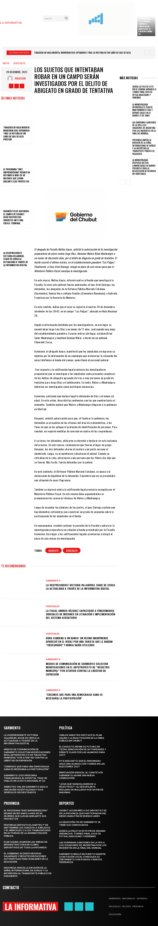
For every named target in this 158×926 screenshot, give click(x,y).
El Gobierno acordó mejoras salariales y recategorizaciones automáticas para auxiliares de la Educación (26, 857)
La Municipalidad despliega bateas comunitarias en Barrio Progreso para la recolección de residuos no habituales (144, 167)
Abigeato (53, 550)
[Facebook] (11, 86)
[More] (106, 177)
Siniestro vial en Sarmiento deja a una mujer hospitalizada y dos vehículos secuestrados (26, 789)
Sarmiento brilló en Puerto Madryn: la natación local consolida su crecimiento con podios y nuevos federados (82, 858)
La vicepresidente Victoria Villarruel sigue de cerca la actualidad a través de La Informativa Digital (15, 258)
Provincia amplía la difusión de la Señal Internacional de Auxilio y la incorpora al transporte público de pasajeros (144, 146)
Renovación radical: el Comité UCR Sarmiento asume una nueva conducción (81, 775)
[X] (22, 86)
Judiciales (71, 550)
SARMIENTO (53, 581)
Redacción (20, 78)
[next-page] (128, 182)
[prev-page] (122, 182)
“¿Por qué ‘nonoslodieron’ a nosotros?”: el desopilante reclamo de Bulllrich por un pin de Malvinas (81, 788)
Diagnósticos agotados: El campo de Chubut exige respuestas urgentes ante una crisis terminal (16, 217)
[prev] (146, 52)
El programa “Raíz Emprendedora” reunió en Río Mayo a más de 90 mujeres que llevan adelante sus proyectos (16, 175)
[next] (152, 52)
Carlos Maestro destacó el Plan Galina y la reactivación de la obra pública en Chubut (81, 738)
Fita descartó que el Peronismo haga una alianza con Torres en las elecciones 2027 (82, 764)
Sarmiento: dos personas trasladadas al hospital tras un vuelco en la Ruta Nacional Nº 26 (25, 778)
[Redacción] (11, 78)
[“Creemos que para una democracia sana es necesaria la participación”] (22, 694)
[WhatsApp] (93, 177)
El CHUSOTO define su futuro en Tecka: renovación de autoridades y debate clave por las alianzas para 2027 (82, 750)
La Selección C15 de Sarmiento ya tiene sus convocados (79, 823)
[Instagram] (16, 86)
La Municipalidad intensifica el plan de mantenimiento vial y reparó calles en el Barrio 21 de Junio (142, 110)
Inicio (6, 63)
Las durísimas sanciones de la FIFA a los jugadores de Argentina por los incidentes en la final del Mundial (144, 128)
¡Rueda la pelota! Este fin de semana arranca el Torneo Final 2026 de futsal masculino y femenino (144, 92)
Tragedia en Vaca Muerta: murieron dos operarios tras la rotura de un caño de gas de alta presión (16, 133)
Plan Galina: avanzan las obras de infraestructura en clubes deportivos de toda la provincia (25, 845)
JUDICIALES (19, 63)
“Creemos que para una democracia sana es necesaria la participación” (74, 696)
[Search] (66, 18)
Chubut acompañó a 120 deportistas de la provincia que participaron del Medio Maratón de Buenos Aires (83, 813)
